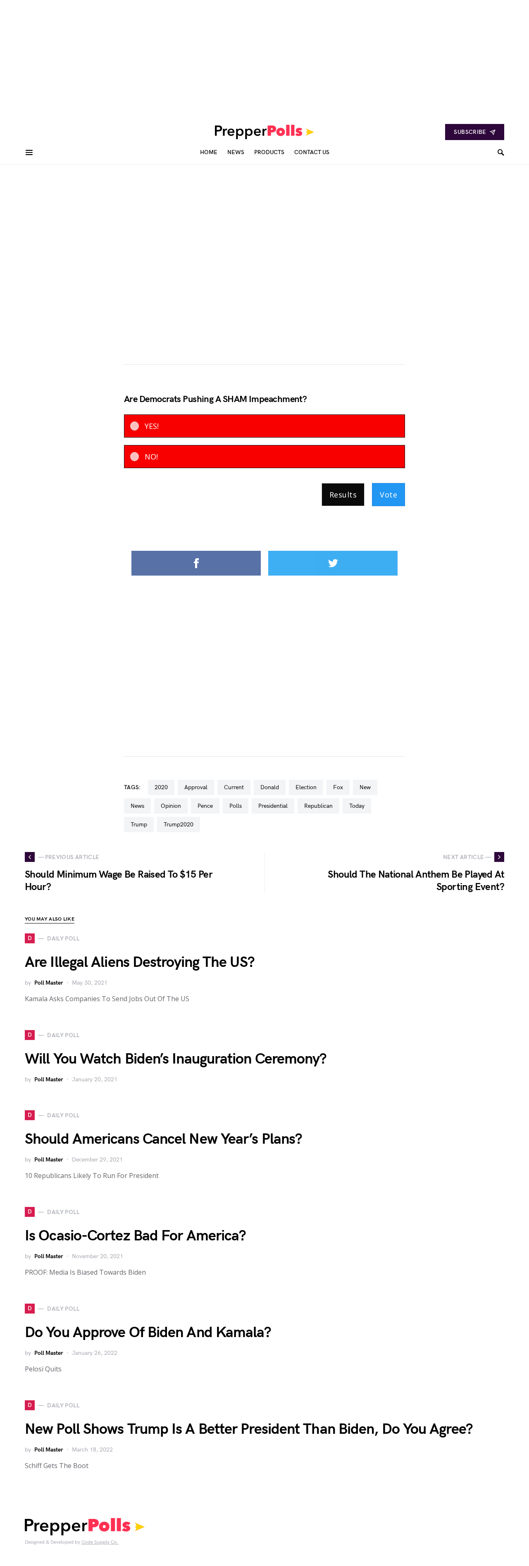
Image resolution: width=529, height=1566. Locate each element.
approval (195, 787)
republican (318, 805)
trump (139, 824)
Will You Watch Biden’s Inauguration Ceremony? (176, 1059)
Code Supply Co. (100, 1542)
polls (235, 805)
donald (269, 787)
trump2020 (178, 824)
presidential (273, 805)
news (137, 805)
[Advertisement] (248, 58)
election (306, 787)
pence (205, 805)
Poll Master (48, 982)
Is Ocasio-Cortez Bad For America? (135, 1236)
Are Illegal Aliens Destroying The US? (140, 962)
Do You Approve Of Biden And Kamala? (148, 1333)
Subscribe (470, 132)
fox (338, 787)
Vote (388, 495)
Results (343, 495)
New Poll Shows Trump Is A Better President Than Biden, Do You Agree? (249, 1429)
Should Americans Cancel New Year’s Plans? (163, 1139)
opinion (171, 805)
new (365, 787)
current (234, 787)
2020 (161, 787)
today (357, 805)
